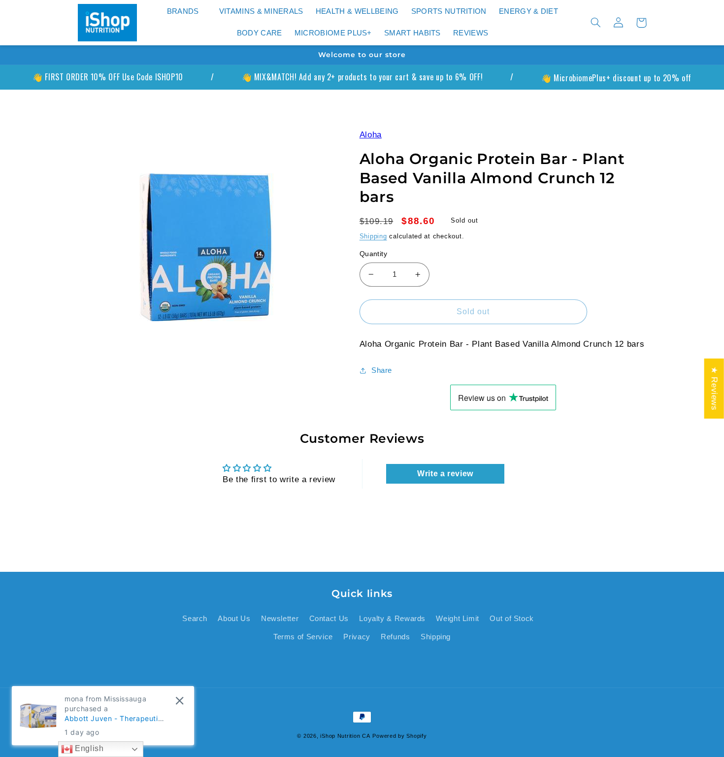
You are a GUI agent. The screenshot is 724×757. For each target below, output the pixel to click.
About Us (234, 619)
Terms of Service (303, 637)
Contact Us (329, 619)
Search (194, 619)
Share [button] (381, 370)
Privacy (356, 637)
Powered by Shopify (399, 736)
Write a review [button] (445, 473)
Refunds (395, 637)
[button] (187, 12)
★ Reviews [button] (714, 388)
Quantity (373, 254)
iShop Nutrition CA (345, 736)
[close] (179, 700)
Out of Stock (512, 619)
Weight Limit (457, 619)
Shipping (373, 236)
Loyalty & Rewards (392, 619)
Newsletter (279, 619)
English (88, 748)
